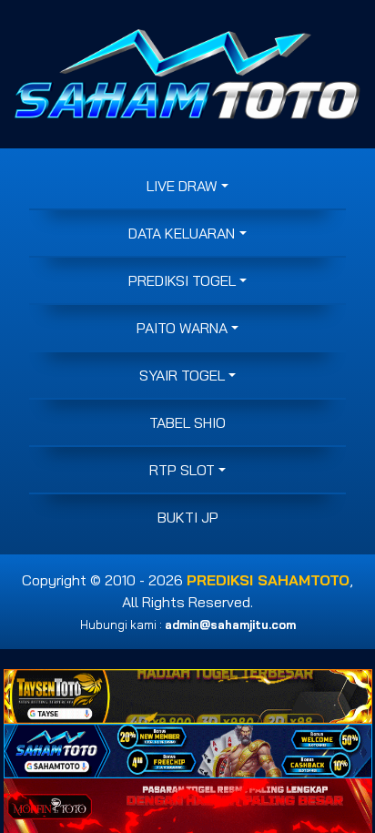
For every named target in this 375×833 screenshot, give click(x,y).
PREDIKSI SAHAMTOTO (268, 580)
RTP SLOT (182, 470)
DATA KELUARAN (181, 233)
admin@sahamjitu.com (230, 624)
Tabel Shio (187, 422)
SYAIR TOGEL (182, 375)
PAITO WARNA (182, 328)
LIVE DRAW (182, 186)
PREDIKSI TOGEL (182, 280)
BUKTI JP (187, 517)
